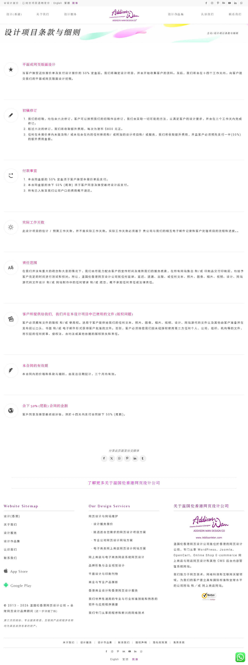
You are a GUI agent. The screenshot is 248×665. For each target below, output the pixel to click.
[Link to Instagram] (212, 3)
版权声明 (141, 642)
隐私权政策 (160, 642)
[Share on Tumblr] (143, 458)
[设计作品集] (176, 11)
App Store (19, 571)
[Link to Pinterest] (218, 3)
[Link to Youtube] (229, 3)
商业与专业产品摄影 (103, 582)
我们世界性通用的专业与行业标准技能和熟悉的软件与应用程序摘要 (123, 601)
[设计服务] (70, 11)
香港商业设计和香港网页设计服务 (113, 590)
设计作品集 (12, 541)
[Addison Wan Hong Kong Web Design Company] (124, 15)
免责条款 (179, 642)
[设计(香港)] (14, 11)
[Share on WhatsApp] (119, 458)
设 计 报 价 (12, 3)
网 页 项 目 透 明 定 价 (37, 3)
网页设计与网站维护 (103, 516)
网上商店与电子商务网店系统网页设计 (117, 557)
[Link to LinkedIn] (235, 3)
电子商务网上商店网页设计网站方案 (120, 548)
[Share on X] (111, 458)
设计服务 (10, 532)
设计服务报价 (103, 524)
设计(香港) (12, 516)
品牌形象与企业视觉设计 (107, 565)
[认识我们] (207, 11)
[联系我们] (235, 11)
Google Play (21, 585)
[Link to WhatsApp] (241, 3)
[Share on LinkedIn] (135, 458)
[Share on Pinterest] (127, 458)
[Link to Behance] (223, 3)
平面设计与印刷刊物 (103, 573)
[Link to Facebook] (206, 3)
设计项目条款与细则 (42, 32)
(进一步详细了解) (46, 611)
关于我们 (10, 524)
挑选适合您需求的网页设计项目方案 (120, 532)
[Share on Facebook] (104, 458)
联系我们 (10, 557)
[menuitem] (14, 11)
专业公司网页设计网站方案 (113, 540)
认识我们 (10, 549)
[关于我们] (43, 11)
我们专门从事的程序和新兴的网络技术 (117, 612)
